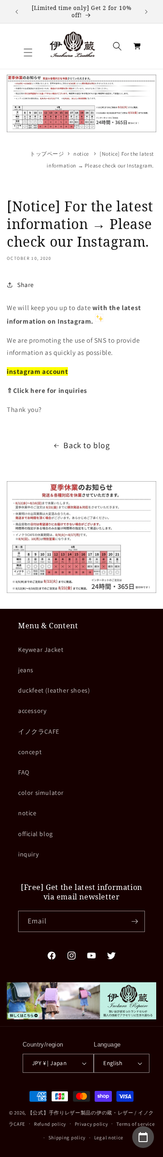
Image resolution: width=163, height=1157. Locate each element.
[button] (28, 52)
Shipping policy (67, 1137)
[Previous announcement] (17, 12)
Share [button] (25, 285)
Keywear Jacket (40, 649)
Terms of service (135, 1124)
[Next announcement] (146, 12)
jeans (26, 670)
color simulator (41, 793)
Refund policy (50, 1124)
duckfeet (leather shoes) (54, 690)
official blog (35, 834)
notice (81, 153)
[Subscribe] (134, 921)
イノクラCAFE (38, 731)
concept (30, 752)
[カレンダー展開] (143, 1137)
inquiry (28, 854)
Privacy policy (91, 1124)
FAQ (23, 772)
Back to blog (86, 445)
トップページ (47, 153)
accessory (32, 711)
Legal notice (108, 1137)
